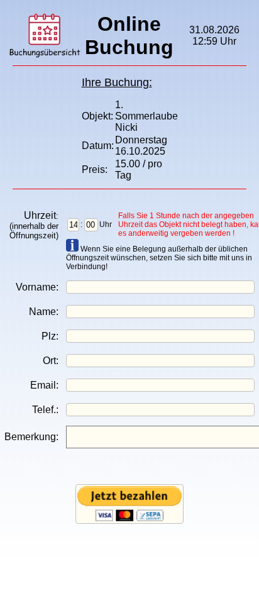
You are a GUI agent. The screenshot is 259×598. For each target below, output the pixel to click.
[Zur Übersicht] (44, 56)
